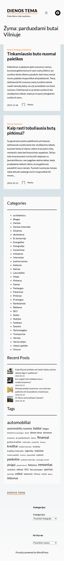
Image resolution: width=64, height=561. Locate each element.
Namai (10, 49)
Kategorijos (39, 514)
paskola (39, 455)
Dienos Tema (22, 10)
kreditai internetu (25, 447)
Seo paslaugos (36, 469)
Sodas (16, 314)
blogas (46, 428)
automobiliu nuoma (19, 428)
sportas (48, 469)
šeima (50, 474)
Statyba (17, 318)
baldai (37, 428)
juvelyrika (35, 442)
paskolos (13, 459)
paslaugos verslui (42, 460)
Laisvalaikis (19, 272)
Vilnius (37, 474)
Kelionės (17, 265)
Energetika (18, 242)
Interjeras (18, 253)
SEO (15, 311)
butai (27, 433)
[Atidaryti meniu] (46, 13)
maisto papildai (13, 455)
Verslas (17, 337)
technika (10, 474)
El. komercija (19, 238)
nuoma (23, 455)
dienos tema (36, 432)
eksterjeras (18, 234)
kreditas (36, 446)
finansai (43, 437)
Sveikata (17, 322)
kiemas (16, 268)
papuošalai (31, 455)
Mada (16, 276)
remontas (45, 464)
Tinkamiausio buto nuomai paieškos (31, 56)
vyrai (44, 474)
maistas (39, 450)
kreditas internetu (15, 451)
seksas (20, 469)
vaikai (18, 473)
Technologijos (20, 330)
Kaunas (43, 442)
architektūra (19, 215)
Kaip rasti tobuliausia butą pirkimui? (31, 131)
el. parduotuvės (23, 438)
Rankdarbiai (19, 303)
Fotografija (18, 246)
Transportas (19, 334)
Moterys (17, 280)
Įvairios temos (20, 261)
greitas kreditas (14, 442)
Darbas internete (22, 226)
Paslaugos (18, 49)
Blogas (16, 219)
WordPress (42, 552)
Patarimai (27, 49)
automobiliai (19, 422)
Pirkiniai (17, 295)
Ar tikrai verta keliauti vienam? (29, 397)
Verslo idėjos (19, 341)
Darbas (17, 222)
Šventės (17, 326)
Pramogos (18, 299)
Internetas (18, 257)
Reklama (17, 307)
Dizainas (17, 230)
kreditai (12, 446)
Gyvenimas (19, 249)
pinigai (11, 464)
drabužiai (11, 438)
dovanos (47, 432)
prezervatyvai (22, 465)
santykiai (11, 469)
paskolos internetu (28, 460)
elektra (33, 438)
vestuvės (28, 473)
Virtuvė (17, 349)
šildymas (12, 478)
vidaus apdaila (20, 345)
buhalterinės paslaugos (15, 433)
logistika (29, 450)
